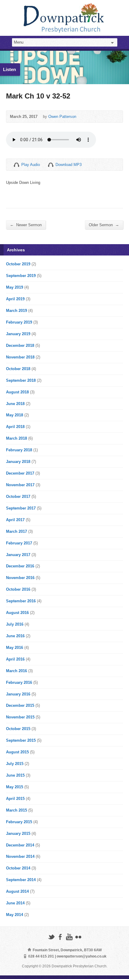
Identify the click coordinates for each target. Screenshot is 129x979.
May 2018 (14, 415)
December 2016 (20, 566)
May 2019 (14, 287)
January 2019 (18, 334)
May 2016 (14, 647)
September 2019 (21, 275)
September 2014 (21, 880)
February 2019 (19, 322)
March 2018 (16, 438)
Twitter (51, 936)
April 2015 (15, 798)
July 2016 (14, 624)
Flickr (78, 936)
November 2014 (20, 856)
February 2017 (19, 543)
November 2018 (20, 357)
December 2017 (20, 473)
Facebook (60, 936)
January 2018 (18, 461)
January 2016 (18, 694)
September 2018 (21, 380)
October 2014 (18, 868)
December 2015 (20, 705)
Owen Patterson (62, 116)
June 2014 (15, 903)
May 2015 (14, 787)
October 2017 (18, 496)
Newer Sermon (26, 224)
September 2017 (21, 508)
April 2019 (15, 299)
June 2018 (15, 403)
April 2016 (15, 659)
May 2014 (14, 914)
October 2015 (18, 728)
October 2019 (18, 264)
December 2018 (20, 345)
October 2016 (18, 589)
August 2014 (17, 891)
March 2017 (16, 531)
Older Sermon (104, 224)
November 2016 (20, 577)
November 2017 (20, 485)
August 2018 (17, 392)
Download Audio (50, 164)
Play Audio (16, 164)
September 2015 (21, 740)
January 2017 (18, 554)
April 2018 (15, 426)
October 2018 (18, 369)
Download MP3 (69, 164)
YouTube (69, 936)
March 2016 (16, 671)
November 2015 (20, 717)
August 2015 (17, 752)
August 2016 (17, 612)
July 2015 (14, 763)
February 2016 (19, 682)
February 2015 (19, 822)
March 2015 (16, 810)
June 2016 (15, 636)
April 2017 (15, 520)
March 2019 (16, 310)
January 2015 (18, 833)
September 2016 (21, 601)
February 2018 (19, 450)
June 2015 (15, 775)
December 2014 (20, 845)
